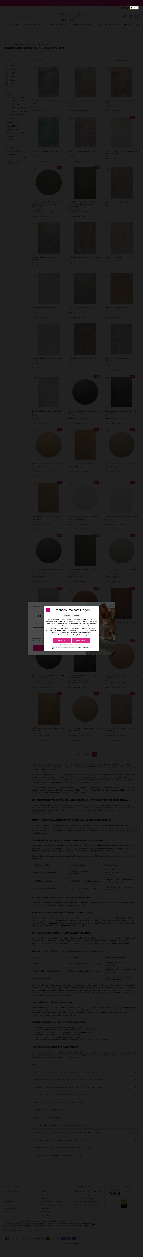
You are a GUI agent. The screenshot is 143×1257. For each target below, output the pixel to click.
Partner (76, 615)
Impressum (78, 645)
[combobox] (134, 8)
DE (134, 7)
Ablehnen (62, 640)
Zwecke (67, 615)
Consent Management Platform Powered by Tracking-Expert (73, 647)
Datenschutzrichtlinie (67, 645)
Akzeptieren (81, 640)
